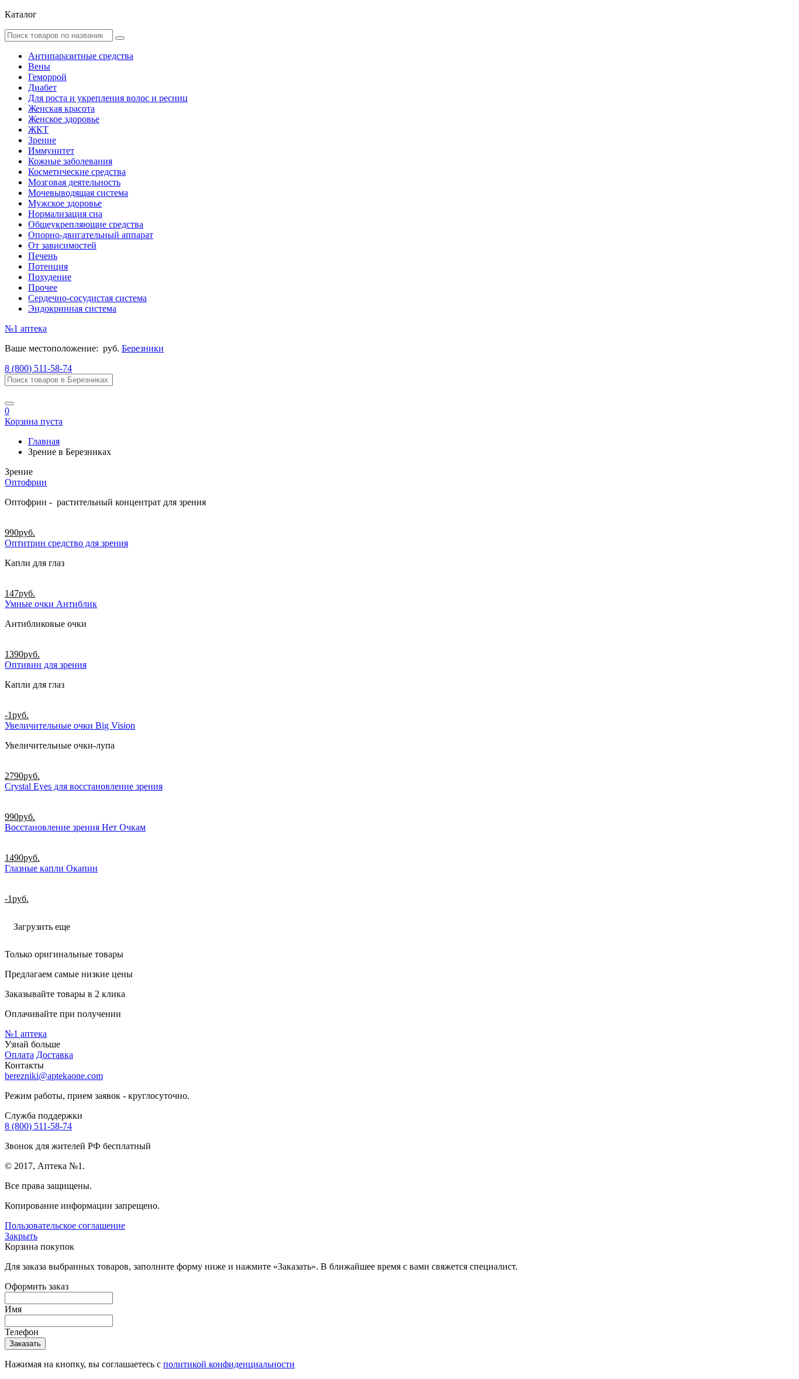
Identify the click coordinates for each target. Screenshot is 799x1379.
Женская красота (61, 108)
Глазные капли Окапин (51, 868)
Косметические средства (77, 172)
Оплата (19, 1055)
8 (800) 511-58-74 (38, 368)
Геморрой (47, 77)
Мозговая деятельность (74, 182)
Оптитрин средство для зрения (66, 543)
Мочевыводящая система (78, 193)
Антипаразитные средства (80, 56)
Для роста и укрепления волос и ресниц (108, 98)
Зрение (42, 140)
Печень (42, 256)
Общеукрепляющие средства (85, 224)
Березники (143, 348)
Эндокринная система (72, 308)
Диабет (42, 87)
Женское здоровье (63, 119)
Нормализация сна (65, 214)
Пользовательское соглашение (65, 1225)
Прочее (42, 287)
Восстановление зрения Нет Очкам (75, 827)
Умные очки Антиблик (51, 604)
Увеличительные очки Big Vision (70, 725)
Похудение (49, 277)
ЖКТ (38, 130)
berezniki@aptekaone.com (54, 1076)
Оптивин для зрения (46, 665)
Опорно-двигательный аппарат (90, 235)
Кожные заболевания (70, 161)
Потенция (48, 266)
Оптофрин (26, 482)
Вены (39, 66)
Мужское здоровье (65, 203)
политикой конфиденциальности (229, 1364)
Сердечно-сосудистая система (87, 298)
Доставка (54, 1055)
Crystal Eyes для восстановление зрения (84, 786)
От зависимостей (62, 245)
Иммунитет (51, 151)
